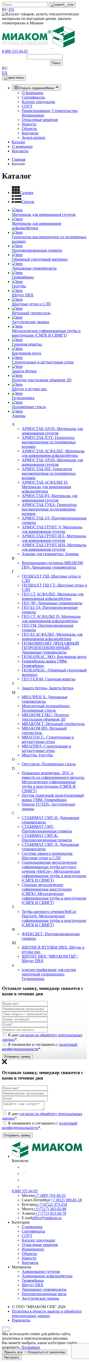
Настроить (12, 1357)
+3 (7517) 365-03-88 (49, 1209)
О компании (22, 146)
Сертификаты (33, 97)
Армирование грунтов (41, 1271)
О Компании (32, 93)
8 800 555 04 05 (15, 51)
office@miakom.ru (47, 1218)
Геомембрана (33, 1280)
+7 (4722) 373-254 (52, 1204)
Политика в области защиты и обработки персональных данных (47, 1313)
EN (11, 9)
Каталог (18, 142)
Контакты (30, 133)
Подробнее (31, 1347)
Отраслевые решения (40, 119)
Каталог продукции (38, 102)
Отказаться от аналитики (46, 1352)
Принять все (13, 1352)
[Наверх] (6, 1329)
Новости (29, 124)
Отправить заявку (17, 1056)
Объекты (29, 128)
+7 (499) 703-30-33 (50, 1195)
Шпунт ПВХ (33, 1285)
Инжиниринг (33, 1249)
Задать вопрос (33, 137)
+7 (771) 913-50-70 (50, 1213)
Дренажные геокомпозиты (44, 1289)
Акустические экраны (40, 1298)
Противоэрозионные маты (44, 1294)
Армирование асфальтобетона (47, 1276)
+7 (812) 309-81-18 (66, 1200)
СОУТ (27, 106)
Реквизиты (21, 1320)
